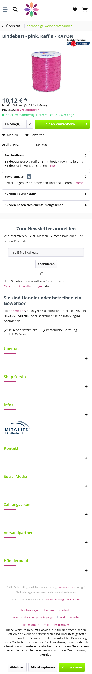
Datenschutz (31, 625)
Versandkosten (67, 587)
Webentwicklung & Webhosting (62, 599)
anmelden (18, 311)
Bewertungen (14, 177)
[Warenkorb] (85, 9)
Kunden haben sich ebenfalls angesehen (33, 205)
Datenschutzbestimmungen (24, 286)
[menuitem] (6, 9)
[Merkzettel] (74, 9)
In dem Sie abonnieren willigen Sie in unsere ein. (43, 280)
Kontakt (64, 610)
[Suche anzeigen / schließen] (15, 9)
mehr (53, 166)
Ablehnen (17, 667)
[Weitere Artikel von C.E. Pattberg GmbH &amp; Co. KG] (78, 43)
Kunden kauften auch (20, 194)
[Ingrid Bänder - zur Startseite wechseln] (46, 9)
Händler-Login (29, 610)
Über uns (48, 610)
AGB (46, 625)
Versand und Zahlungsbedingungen (32, 617)
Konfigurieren (72, 667)
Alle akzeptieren (43, 667)
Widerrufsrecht (69, 617)
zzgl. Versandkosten (27, 109)
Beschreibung (14, 155)
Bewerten (37, 135)
